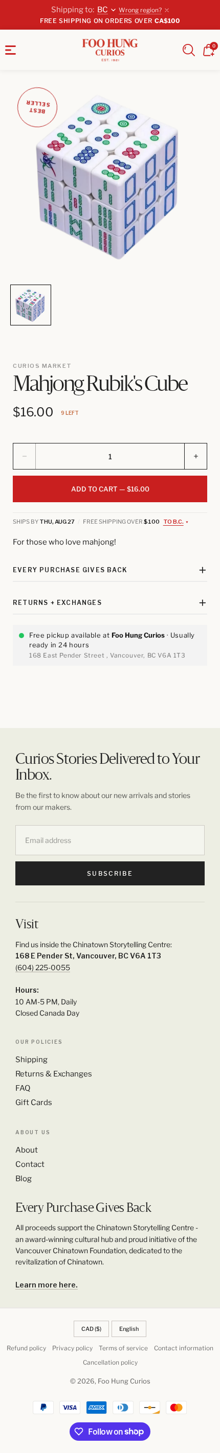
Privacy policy (72, 1348)
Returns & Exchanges (53, 1074)
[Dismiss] (167, 10)
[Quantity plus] (195, 456)
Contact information (183, 1348)
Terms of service (123, 1348)
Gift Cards (33, 1102)
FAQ (22, 1088)
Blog (23, 1178)
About (26, 1150)
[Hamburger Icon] (10, 50)
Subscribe (110, 873)
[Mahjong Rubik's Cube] (110, 179)
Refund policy (26, 1348)
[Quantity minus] (24, 456)
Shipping (31, 1059)
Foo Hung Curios (124, 1381)
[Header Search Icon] (189, 50)
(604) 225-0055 (42, 967)
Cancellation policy (110, 1362)
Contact (30, 1164)
